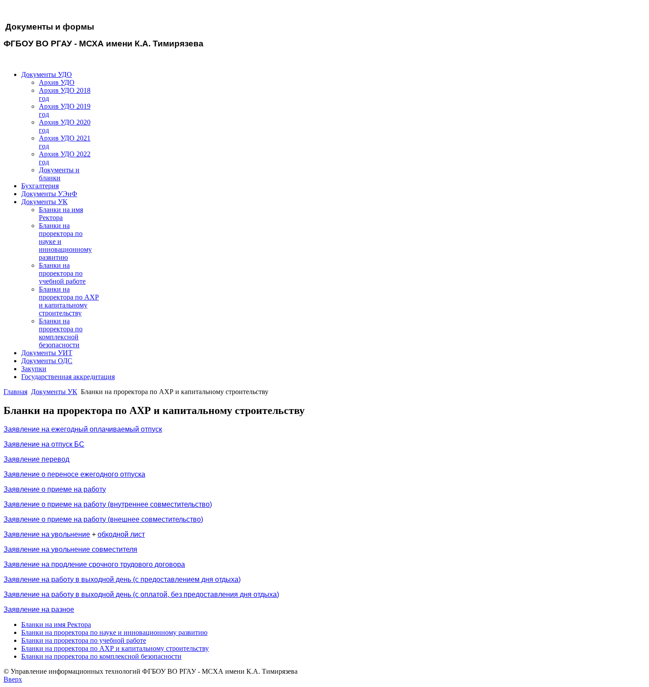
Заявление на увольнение (47, 534)
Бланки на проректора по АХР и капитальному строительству (69, 301)
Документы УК (44, 201)
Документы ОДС (46, 360)
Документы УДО (46, 74)
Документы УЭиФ (49, 193)
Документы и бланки (59, 174)
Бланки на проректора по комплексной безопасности (61, 333)
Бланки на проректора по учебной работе (62, 273)
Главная (15, 391)
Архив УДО (57, 82)
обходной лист (121, 534)
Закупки (33, 368)
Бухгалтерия (40, 186)
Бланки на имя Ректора (61, 213)
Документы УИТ (46, 353)
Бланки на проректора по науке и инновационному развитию (114, 632)
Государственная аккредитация (68, 376)
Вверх (13, 679)
